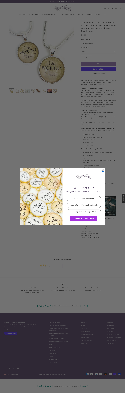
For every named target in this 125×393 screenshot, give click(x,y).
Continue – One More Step (84, 218)
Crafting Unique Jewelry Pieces (84, 212)
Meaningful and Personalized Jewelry (83, 205)
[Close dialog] (103, 170)
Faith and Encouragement (84, 199)
